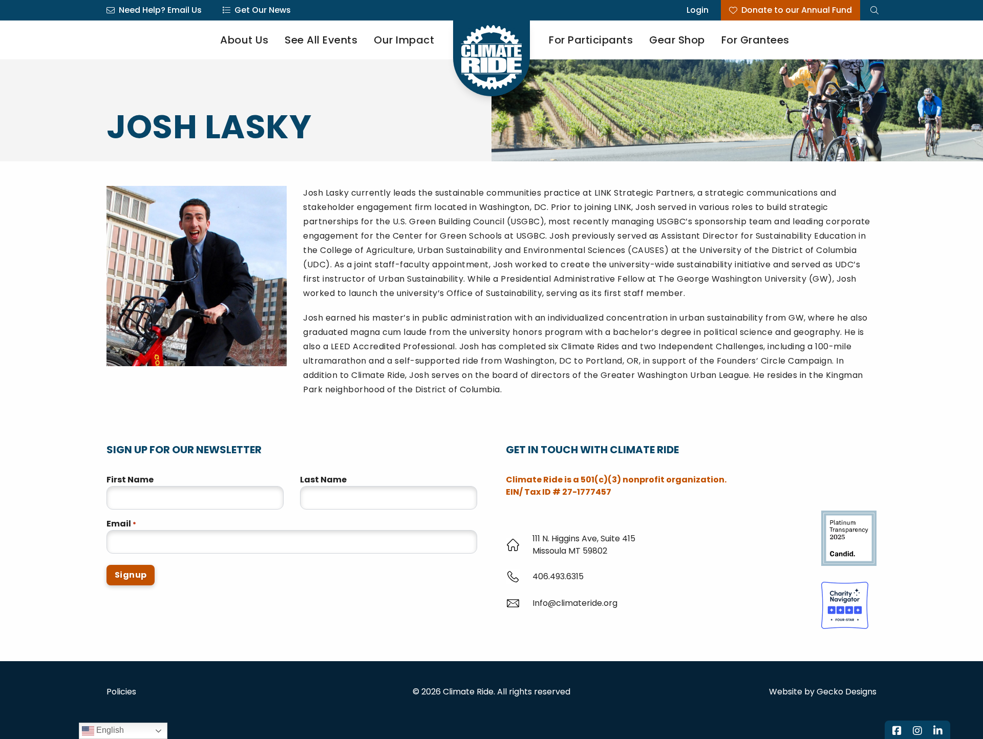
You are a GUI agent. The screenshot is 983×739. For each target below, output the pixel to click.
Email (121, 524)
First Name (130, 479)
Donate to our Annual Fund (796, 10)
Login (698, 10)
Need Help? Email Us (160, 10)
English (109, 730)
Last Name (323, 479)
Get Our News (262, 10)
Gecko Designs (847, 692)
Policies (121, 692)
